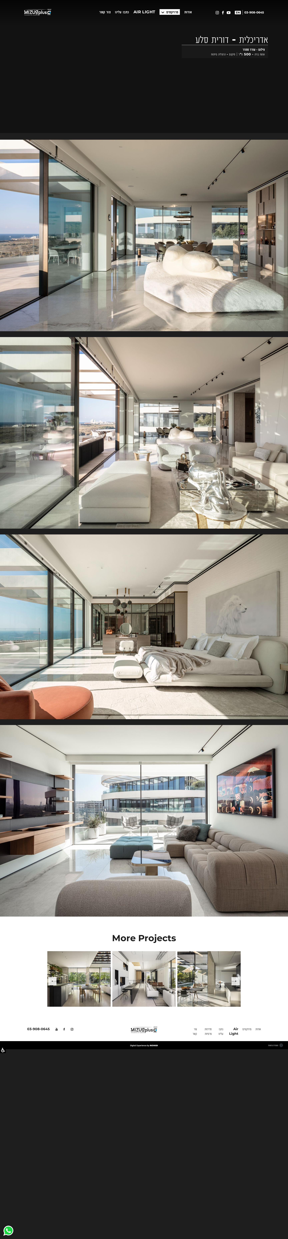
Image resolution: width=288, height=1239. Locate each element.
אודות (188, 11)
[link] (8, 1231)
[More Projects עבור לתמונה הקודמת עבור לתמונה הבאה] (144, 136)
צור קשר (105, 11)
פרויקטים (171, 11)
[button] (236, 979)
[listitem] (79, 979)
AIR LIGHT (144, 11)
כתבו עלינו (122, 11)
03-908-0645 (38, 1029)
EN (238, 12)
